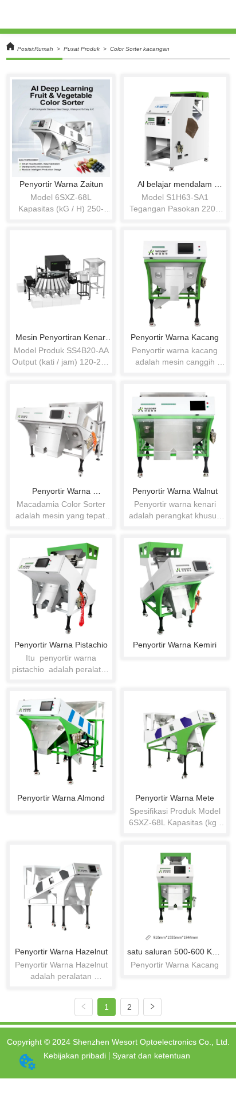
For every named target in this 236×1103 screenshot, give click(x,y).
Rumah (43, 49)
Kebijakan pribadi (75, 1055)
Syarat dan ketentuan (151, 1055)
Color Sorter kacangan (140, 49)
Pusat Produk (82, 49)
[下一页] (152, 1007)
